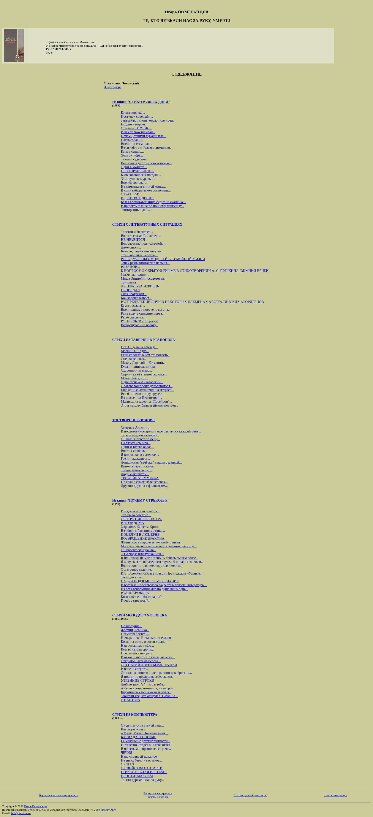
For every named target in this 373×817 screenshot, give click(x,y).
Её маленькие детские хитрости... (145, 741)
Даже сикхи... (131, 247)
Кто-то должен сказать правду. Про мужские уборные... (161, 573)
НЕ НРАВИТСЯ (133, 239)
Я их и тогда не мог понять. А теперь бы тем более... (159, 558)
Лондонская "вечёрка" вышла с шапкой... (151, 462)
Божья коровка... (133, 112)
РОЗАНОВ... (130, 267)
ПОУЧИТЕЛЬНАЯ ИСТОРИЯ (144, 772)
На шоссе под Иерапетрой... (141, 397)
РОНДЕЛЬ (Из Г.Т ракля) (139, 321)
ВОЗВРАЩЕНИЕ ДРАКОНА (142, 538)
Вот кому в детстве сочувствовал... (146, 163)
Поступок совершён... (137, 116)
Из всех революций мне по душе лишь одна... (154, 589)
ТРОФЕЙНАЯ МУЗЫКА (140, 478)
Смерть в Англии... (135, 427)
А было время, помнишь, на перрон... (148, 688)
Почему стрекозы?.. (135, 600)
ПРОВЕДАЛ (130, 290)
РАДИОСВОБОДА (135, 593)
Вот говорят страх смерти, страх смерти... (151, 565)
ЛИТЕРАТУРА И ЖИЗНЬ (140, 286)
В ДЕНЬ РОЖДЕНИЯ (137, 198)
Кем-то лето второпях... (138, 649)
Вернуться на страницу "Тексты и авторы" (158, 795)
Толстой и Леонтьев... (137, 232)
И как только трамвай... (138, 132)
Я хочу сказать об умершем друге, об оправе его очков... (162, 562)
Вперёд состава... (133, 182)
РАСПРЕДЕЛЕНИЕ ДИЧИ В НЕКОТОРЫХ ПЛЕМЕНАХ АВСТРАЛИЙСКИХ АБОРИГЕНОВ (192, 302)
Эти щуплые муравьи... (138, 178)
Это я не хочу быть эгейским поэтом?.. (149, 405)
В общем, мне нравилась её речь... (146, 748)
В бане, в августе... (135, 669)
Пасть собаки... (132, 140)
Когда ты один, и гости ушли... (143, 641)
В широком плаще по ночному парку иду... (152, 206)
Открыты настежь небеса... (141, 661)
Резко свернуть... (133, 317)
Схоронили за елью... (136, 370)
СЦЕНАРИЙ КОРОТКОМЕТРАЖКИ (149, 665)
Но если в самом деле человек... (144, 482)
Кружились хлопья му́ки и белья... (146, 692)
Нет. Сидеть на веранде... (139, 347)
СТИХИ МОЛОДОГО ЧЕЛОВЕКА (139, 615)
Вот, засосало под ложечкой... (142, 243)
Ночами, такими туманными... (143, 136)
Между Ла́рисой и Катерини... (143, 362)
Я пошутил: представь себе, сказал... (147, 676)
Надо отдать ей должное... (140, 756)
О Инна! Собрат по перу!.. (140, 439)
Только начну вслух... (136, 470)
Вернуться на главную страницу (58, 795)
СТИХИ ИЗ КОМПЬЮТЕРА (134, 714)
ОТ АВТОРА (130, 700)
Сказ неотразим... (134, 294)
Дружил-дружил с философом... (144, 486)
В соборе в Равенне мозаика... (143, 530)
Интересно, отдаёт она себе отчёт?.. (147, 745)
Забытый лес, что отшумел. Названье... (149, 696)
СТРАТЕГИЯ (131, 194)
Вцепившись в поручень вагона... (146, 309)
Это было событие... (136, 515)
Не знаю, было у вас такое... (141, 760)
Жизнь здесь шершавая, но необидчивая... (151, 542)
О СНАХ (127, 764)
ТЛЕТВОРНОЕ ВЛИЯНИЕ (133, 420)
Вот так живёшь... (134, 451)
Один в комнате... (134, 167)
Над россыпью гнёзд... (137, 645)
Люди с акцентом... (135, 474)
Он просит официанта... (138, 550)
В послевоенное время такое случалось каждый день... (161, 431)
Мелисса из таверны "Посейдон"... (146, 401)
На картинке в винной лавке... (143, 186)
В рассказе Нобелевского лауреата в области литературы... (164, 585)
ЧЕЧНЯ (126, 752)
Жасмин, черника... (135, 630)
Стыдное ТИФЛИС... (136, 128)
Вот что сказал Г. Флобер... (140, 236)
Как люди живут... (134, 729)
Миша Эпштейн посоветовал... (143, 278)
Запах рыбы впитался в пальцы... (145, 263)
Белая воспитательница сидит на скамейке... (153, 202)
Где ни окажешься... (135, 458)
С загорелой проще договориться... (146, 386)
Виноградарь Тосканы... (138, 466)
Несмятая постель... (135, 634)
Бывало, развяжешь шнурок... (142, 251)
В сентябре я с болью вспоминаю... (146, 147)
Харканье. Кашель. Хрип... (140, 527)
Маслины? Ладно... (135, 351)
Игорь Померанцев (335, 795)
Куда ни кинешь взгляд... (139, 366)
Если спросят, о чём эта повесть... (145, 355)
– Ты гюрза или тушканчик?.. (142, 554)
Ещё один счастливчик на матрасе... (147, 390)
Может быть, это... (134, 378)
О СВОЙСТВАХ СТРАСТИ (142, 768)
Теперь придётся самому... (140, 435)
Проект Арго (108, 809)
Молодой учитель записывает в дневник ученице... (158, 546)
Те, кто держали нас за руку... (142, 780)
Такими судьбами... (135, 159)
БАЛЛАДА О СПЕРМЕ (138, 737)
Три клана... (129, 282)
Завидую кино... (133, 577)
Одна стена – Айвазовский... (142, 382)
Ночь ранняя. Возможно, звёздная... (147, 638)
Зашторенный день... (136, 210)
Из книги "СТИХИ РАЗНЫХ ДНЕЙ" (141, 102)
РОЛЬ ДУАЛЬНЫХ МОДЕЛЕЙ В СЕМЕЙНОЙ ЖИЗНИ (163, 259)
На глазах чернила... (135, 443)
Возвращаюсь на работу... (139, 325)
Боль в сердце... (132, 151)
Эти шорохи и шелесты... (139, 255)
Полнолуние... (131, 626)
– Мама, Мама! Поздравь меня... (144, 733)
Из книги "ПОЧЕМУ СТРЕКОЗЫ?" (140, 500)
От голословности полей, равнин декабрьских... (156, 672)
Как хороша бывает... (136, 298)
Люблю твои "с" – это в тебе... (143, 684)
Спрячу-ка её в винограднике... (144, 374)
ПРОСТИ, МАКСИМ (137, 776)
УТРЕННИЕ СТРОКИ (137, 680)
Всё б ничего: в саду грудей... (142, 394)
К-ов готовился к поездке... (141, 175)
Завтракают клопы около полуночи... (148, 120)
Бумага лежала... (133, 305)
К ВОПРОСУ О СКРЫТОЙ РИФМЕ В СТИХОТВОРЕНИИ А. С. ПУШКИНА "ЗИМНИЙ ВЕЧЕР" (195, 270)
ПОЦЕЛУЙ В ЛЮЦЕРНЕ (140, 534)
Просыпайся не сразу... (137, 653)
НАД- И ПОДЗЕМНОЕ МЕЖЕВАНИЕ (150, 581)
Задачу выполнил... (135, 274)
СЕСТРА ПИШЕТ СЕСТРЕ (141, 519)
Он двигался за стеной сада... (142, 725)
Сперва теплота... (134, 359)
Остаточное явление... (137, 569)
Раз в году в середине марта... (142, 313)
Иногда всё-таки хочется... (140, 511)
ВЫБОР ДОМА (132, 523)
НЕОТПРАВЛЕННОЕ (137, 171)
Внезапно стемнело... (136, 144)
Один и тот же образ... (137, 447)
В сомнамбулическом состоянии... (146, 190)
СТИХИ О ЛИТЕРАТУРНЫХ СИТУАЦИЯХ (147, 224)
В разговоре (112, 87)
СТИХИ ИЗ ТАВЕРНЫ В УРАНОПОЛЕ (143, 340)
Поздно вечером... (134, 124)
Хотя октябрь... (132, 155)
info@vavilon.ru (21, 813)
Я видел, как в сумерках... (140, 454)
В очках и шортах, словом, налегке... (148, 657)
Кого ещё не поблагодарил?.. (142, 596)
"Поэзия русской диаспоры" (250, 795)
